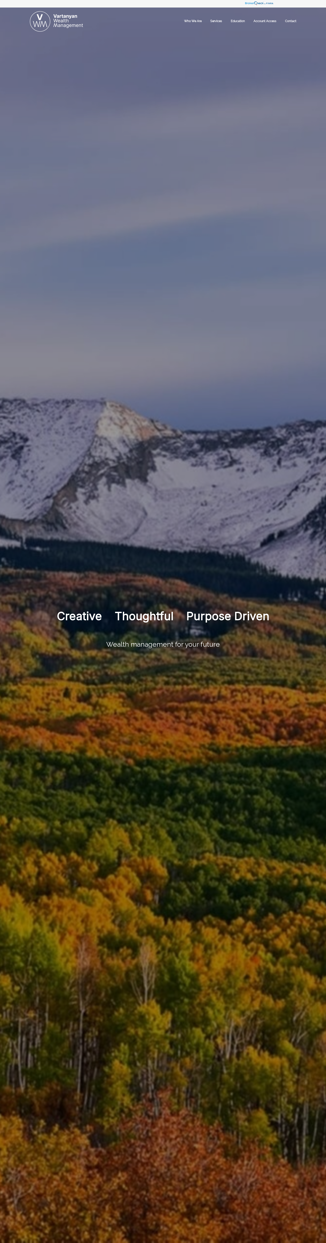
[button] (193, 21)
